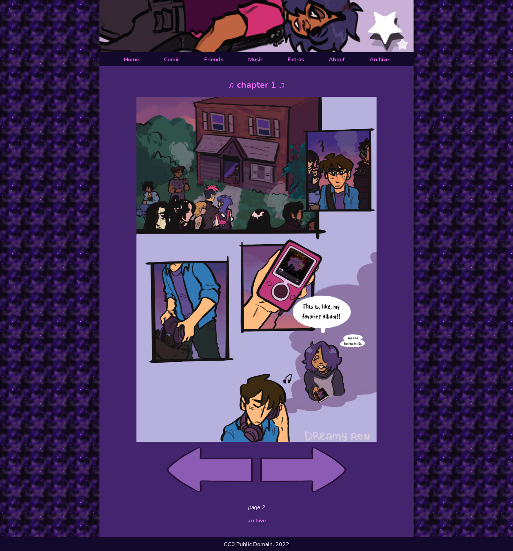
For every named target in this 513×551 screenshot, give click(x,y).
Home (131, 59)
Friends (213, 59)
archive (256, 521)
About (337, 59)
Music (255, 59)
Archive (379, 59)
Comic (172, 59)
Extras (296, 59)
